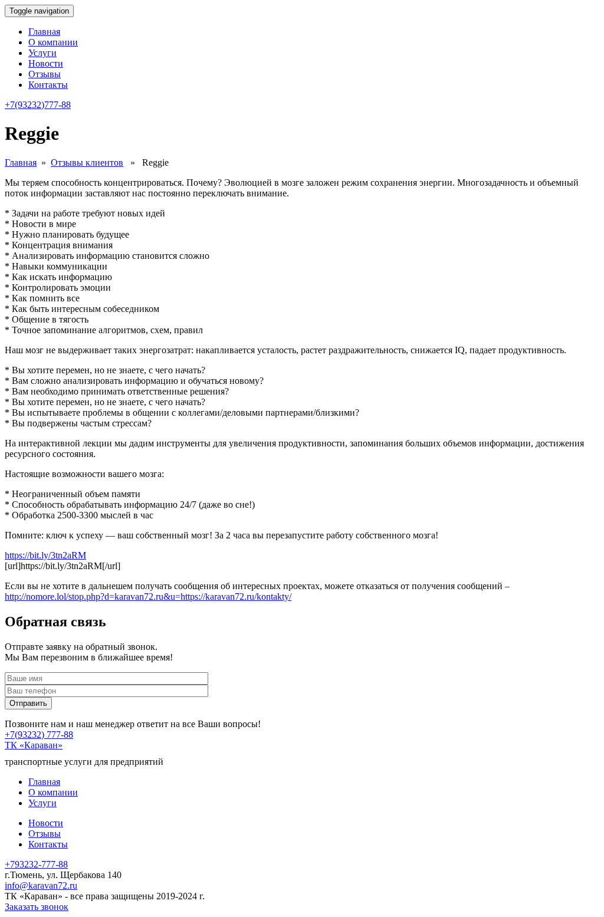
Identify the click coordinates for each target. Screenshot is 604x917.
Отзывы (44, 74)
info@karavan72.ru (41, 885)
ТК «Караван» (34, 745)
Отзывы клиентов (87, 162)
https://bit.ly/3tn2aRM (45, 555)
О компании (53, 42)
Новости (45, 63)
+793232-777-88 (36, 864)
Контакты (48, 85)
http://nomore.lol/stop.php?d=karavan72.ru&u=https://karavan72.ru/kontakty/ (148, 596)
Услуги (42, 53)
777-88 (38, 105)
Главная (44, 32)
